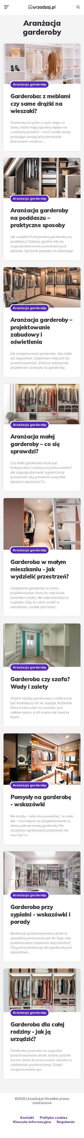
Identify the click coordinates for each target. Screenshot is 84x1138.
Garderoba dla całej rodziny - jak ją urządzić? (37, 1031)
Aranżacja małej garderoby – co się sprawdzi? (35, 443)
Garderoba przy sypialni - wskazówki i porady (40, 914)
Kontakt (27, 1117)
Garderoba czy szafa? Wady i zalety (40, 683)
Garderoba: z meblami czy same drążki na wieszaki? (40, 103)
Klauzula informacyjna (32, 1122)
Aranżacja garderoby (29, 84)
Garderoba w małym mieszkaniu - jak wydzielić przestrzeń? (39, 569)
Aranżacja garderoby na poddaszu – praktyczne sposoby (39, 217)
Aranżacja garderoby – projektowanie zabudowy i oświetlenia (41, 330)
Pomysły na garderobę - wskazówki (40, 800)
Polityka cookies (53, 1117)
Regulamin (66, 1122)
